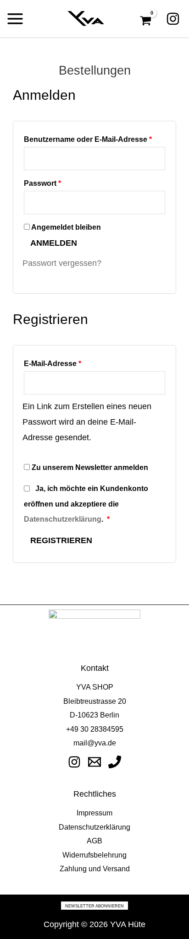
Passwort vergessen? (61, 263)
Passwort (63, 181)
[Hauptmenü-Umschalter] (15, 19)
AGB (94, 840)
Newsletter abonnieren (94, 906)
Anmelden (53, 243)
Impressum (94, 813)
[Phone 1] (114, 762)
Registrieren (61, 540)
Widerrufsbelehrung (94, 855)
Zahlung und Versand (95, 868)
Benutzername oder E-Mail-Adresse (94, 137)
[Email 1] (94, 762)
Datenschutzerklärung (62, 519)
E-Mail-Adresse (73, 361)
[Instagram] (173, 19)
